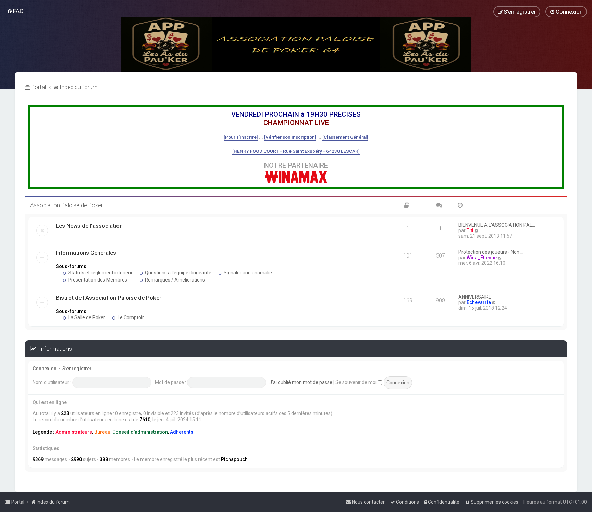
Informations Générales (86, 252)
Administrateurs (74, 432)
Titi (470, 230)
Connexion (45, 368)
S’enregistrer (77, 368)
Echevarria (479, 302)
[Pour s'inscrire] (241, 137)
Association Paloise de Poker (66, 205)
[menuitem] (15, 11)
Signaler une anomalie (247, 272)
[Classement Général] (345, 137)
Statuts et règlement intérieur (100, 272)
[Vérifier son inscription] (290, 137)
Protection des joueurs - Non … (490, 252)
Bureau (102, 432)
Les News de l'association (89, 225)
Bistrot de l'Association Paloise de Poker (108, 297)
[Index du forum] (296, 44)
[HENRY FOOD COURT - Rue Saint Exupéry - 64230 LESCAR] (296, 151)
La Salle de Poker (86, 317)
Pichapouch (234, 459)
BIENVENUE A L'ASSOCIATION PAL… (496, 225)
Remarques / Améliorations (174, 280)
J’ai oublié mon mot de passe (300, 382)
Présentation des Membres (97, 280)
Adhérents (181, 432)
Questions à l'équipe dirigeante (177, 272)
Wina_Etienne (482, 257)
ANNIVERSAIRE (474, 297)
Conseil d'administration (140, 432)
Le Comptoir (130, 317)
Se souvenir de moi (356, 382)
